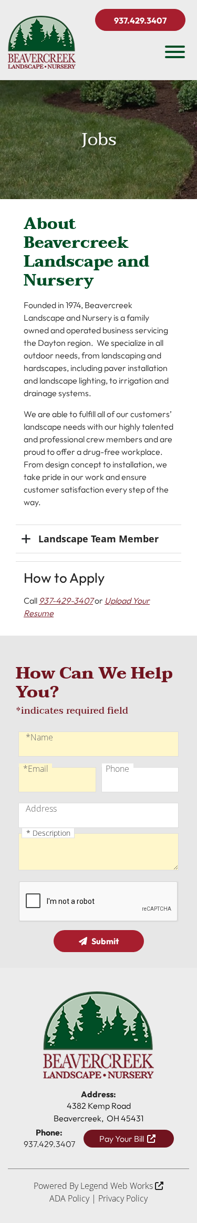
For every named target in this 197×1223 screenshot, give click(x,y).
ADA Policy (69, 1198)
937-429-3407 (66, 600)
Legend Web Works (117, 1186)
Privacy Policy (123, 1198)
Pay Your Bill (123, 1138)
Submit (105, 941)
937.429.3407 (140, 20)
